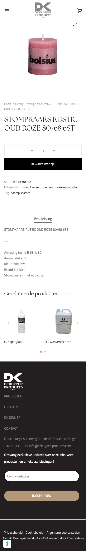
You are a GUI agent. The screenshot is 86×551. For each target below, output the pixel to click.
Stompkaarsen (31, 187)
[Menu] (6, 10)
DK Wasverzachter (58, 341)
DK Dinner (12, 417)
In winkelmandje (43, 164)
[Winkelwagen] (79, 10)
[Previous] (9, 323)
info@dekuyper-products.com (50, 446)
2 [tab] (45, 351)
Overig (19, 104)
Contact (11, 428)
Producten (13, 396)
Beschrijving (43, 218)
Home (7, 104)
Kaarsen (48, 187)
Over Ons (12, 407)
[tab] (43, 219)
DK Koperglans (13, 341)
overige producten (38, 104)
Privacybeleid (13, 532)
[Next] (77, 323)
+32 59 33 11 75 (16, 446)
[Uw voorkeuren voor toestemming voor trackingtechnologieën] (7, 544)
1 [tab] (41, 352)
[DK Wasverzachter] (64, 321)
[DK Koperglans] (22, 321)
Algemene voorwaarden (63, 532)
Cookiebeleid (34, 532)
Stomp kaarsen (20, 193)
